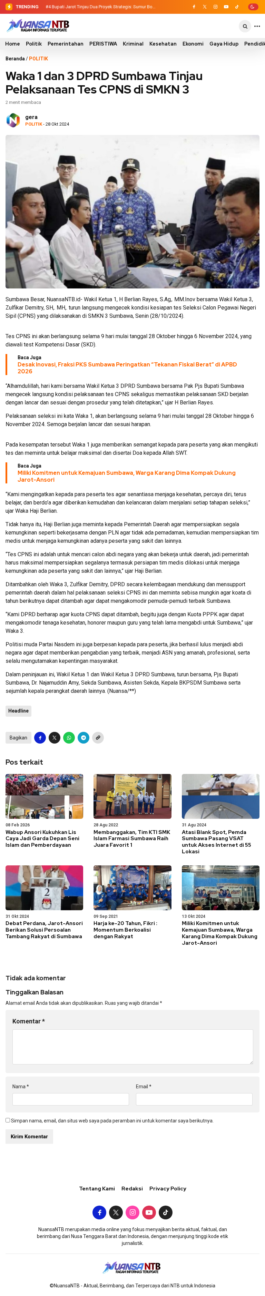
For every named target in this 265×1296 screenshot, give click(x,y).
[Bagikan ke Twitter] (54, 738)
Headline (18, 711)
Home (12, 44)
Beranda (15, 58)
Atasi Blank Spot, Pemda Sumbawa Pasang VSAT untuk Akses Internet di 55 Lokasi (216, 842)
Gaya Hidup (223, 44)
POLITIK (38, 58)
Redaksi (132, 1188)
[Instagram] (215, 7)
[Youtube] (226, 7)
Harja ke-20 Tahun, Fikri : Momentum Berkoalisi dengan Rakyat (125, 930)
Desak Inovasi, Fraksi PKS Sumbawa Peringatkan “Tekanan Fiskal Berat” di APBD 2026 (127, 368)
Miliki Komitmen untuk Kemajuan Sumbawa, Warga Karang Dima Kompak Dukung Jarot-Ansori (127, 476)
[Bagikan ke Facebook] (40, 738)
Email (143, 1086)
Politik (34, 44)
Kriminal (133, 44)
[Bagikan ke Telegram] (83, 738)
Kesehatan (163, 44)
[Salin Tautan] (98, 738)
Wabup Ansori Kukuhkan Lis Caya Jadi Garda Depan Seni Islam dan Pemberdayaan (42, 839)
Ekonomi (193, 44)
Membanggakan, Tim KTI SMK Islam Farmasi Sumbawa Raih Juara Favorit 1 (132, 839)
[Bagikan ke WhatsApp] (69, 738)
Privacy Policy (167, 1188)
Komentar (28, 1021)
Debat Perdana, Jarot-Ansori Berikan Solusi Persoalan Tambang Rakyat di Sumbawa (44, 930)
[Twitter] (204, 7)
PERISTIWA (103, 44)
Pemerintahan (66, 44)
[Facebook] (193, 7)
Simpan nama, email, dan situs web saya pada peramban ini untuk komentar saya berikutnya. (112, 1120)
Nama (20, 1086)
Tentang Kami (97, 1188)
